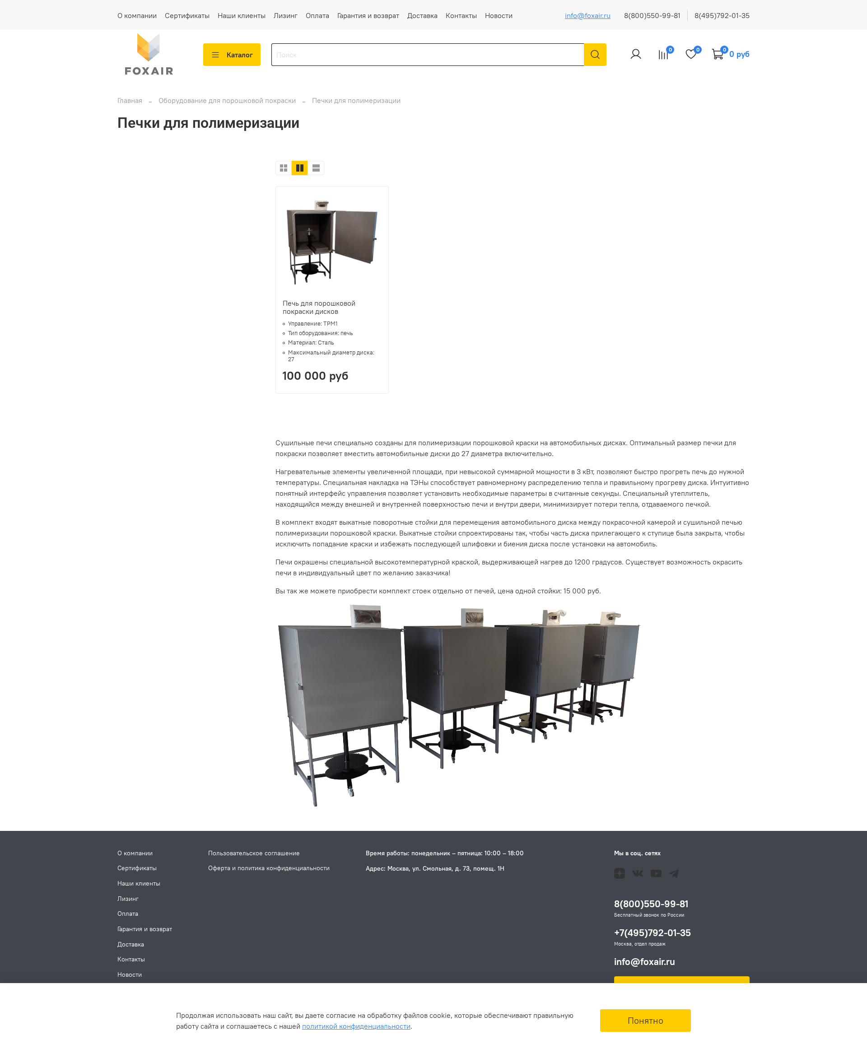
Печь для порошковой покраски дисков (319, 307)
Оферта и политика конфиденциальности (269, 868)
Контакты (461, 15)
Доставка (422, 15)
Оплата (317, 15)
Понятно (645, 1020)
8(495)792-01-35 (722, 15)
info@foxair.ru (588, 15)
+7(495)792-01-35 (652, 933)
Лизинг (286, 15)
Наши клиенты (242, 15)
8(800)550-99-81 (652, 15)
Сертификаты (187, 15)
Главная (129, 100)
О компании (137, 15)
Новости (499, 15)
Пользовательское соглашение (254, 853)
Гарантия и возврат (368, 15)
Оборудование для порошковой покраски (228, 100)
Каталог (240, 54)
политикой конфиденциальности (356, 1025)
